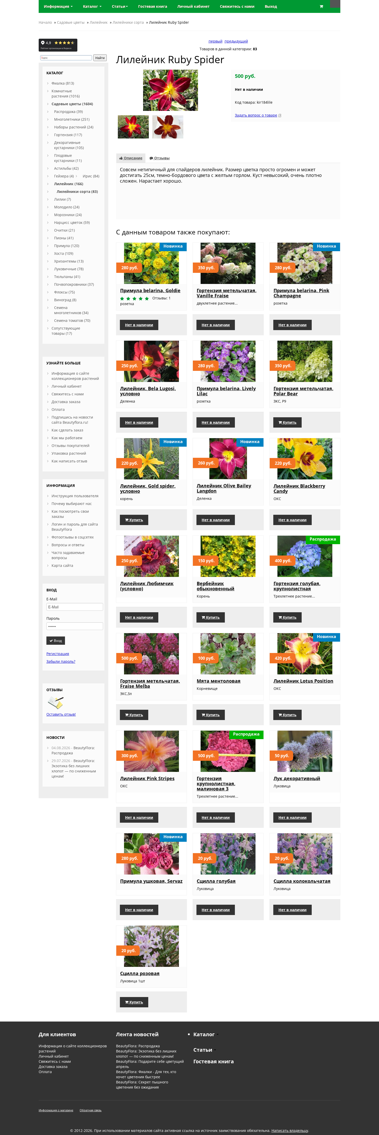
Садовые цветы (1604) (72, 103)
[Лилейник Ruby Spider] (170, 89)
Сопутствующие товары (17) (66, 331)
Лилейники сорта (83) (77, 191)
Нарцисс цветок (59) (72, 222)
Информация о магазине (56, 1110)
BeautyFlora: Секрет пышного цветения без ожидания (142, 1085)
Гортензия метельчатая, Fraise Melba (150, 683)
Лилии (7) (62, 199)
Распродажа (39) (68, 111)
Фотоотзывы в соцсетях (73, 537)
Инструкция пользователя (75, 495)
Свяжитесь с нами (68, 393)
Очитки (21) (64, 230)
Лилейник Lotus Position (303, 681)
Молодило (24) (66, 207)
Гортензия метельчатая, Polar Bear (303, 391)
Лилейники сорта (128, 22)
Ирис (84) (91, 176)
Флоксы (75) (64, 292)
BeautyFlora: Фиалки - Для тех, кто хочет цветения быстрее (146, 1074)
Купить (289, 422)
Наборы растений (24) (73, 127)
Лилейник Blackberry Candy (299, 488)
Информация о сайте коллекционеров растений (75, 376)
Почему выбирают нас (72, 503)
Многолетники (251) (71, 119)
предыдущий (236, 41)
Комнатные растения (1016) (66, 93)
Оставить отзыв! (61, 714)
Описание (132, 158)
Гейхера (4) (64, 176)
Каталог (91, 6)
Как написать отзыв (69, 461)
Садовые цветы (71, 22)
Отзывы (161, 158)
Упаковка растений (69, 453)
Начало (45, 22)
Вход (57, 640)
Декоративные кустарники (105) (69, 145)
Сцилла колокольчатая (302, 881)
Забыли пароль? (60, 661)
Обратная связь (91, 1110)
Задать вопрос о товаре (256, 115)
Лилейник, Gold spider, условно (148, 488)
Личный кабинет (67, 386)
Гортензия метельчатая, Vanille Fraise (227, 293)
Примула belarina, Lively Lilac (226, 391)
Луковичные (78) (69, 268)
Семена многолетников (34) (71, 310)
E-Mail (51, 599)
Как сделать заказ (67, 430)
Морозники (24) (68, 214)
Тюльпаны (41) (67, 276)
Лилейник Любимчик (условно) (147, 586)
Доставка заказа (66, 401)
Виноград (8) (65, 299)
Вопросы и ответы (68, 544)
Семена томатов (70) (72, 320)
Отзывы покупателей (70, 445)
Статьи (118, 6)
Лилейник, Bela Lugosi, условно (148, 391)
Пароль (53, 618)
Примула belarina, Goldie (150, 290)
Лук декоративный (297, 778)
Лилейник (99, 22)
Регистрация (57, 653)
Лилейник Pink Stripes (147, 778)
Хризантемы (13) (69, 261)
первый (216, 41)
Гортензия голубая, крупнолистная (297, 586)
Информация (57, 6)
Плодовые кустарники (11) (68, 158)
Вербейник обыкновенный (215, 586)
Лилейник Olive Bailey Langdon (224, 488)
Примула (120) (66, 245)
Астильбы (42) (66, 168)
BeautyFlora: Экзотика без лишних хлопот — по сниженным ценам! (74, 768)
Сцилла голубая (216, 881)
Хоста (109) (63, 253)
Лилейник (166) (68, 183)
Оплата (58, 409)
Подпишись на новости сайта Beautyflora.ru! (72, 420)
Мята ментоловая (219, 681)
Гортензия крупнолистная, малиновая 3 (216, 783)
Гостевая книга (213, 1061)
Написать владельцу (289, 1130)
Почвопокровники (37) (74, 284)
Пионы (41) (63, 237)
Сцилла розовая (140, 973)
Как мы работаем (67, 437)
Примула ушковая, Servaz (151, 881)
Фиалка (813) (63, 83)
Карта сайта (62, 565)
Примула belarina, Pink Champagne (301, 293)
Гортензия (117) (68, 134)
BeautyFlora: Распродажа (138, 1045)
